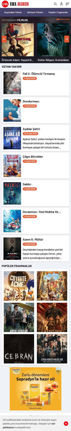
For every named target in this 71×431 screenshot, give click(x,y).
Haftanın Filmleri (35, 12)
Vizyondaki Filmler (13, 12)
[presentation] (4, 39)
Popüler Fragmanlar (58, 12)
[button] (58, 19)
